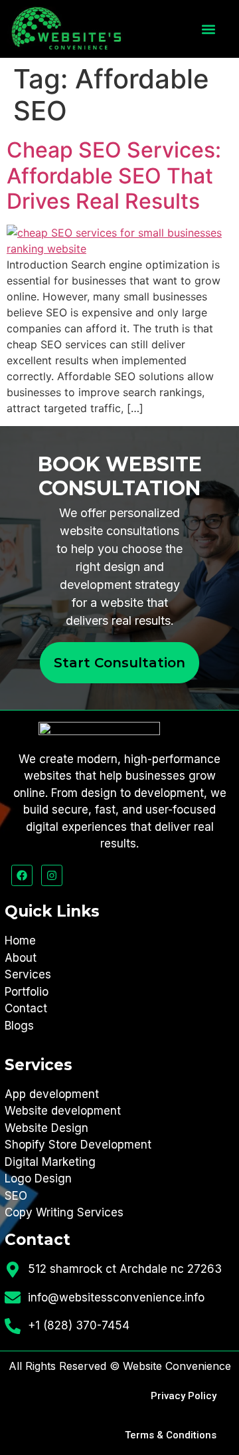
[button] (208, 29)
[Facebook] (22, 875)
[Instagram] (51, 875)
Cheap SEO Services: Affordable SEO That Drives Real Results (114, 175)
